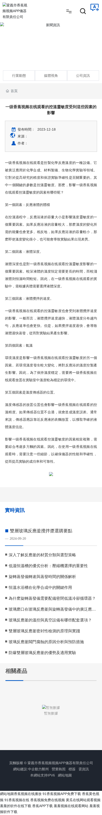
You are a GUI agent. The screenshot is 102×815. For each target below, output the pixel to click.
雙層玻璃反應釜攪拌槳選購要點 (41, 530)
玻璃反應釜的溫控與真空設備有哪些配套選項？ (50, 620)
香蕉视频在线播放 (28, 794)
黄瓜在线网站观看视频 (83, 800)
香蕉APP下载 (42, 806)
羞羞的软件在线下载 (15, 806)
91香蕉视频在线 (16, 800)
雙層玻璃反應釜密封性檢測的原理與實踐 (44, 631)
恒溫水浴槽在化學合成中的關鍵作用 (40, 587)
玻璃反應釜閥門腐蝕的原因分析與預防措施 (46, 642)
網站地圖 (65, 775)
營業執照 (59, 769)
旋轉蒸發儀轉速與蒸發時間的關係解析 (42, 577)
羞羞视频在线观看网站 (71, 806)
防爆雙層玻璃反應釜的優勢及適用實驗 (42, 653)
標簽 (72, 769)
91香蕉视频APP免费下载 (62, 794)
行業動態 (19, 76)
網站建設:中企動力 (27, 769)
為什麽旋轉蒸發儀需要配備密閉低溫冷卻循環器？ (52, 598)
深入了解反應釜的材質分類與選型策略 (42, 555)
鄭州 (45, 769)
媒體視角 (51, 76)
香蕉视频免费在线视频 (47, 800)
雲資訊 (83, 769)
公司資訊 (83, 76)
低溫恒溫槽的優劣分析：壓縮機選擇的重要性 (48, 566)
